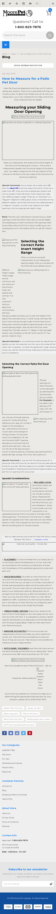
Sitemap (5, 826)
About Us (6, 813)
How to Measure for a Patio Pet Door (35, 54)
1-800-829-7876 (28, 27)
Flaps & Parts (7, 767)
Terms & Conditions (10, 822)
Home (4, 54)
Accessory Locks (41, 539)
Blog (13, 54)
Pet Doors (6, 754)
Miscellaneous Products (12, 763)
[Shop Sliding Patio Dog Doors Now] (28, 117)
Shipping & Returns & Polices (14, 795)
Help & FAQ (7, 799)
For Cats (5, 759)
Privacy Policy (8, 818)
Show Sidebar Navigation (28, 65)
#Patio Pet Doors (30, 714)
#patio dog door (11, 714)
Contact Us (7, 786)
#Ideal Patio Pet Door (13, 708)
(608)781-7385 (8, 750)
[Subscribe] (51, 884)
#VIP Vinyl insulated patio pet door (19, 725)
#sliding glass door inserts (38, 719)
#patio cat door (34, 708)
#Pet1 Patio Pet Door (13, 719)
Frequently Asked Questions (24, 678)
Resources (6, 772)
